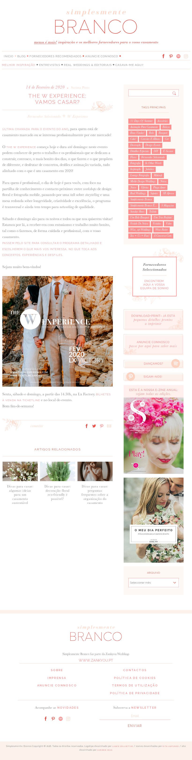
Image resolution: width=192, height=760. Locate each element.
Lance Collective (122, 746)
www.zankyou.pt (96, 660)
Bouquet (163, 133)
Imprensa (57, 678)
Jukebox (149, 169)
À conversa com (162, 235)
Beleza (166, 127)
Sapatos (154, 193)
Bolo (151, 133)
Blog (21, 56)
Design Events (152, 145)
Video (169, 223)
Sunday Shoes (137, 211)
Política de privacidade (135, 693)
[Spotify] (178, 56)
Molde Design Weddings (142, 181)
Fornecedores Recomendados (55, 56)
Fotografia (135, 163)
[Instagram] (186, 56)
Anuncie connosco (101, 56)
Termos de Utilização (135, 685)
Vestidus (157, 223)
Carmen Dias (104, 750)
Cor (167, 139)
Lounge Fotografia (139, 175)
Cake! (133, 139)
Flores (133, 157)
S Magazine (167, 205)
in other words (153, 163)
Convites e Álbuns (150, 139)
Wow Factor (161, 229)
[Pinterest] (171, 56)
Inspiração (135, 169)
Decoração (135, 145)
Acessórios (162, 121)
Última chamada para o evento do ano (35, 129)
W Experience (77, 116)
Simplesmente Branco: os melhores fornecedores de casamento (96, 21)
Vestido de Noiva (139, 223)
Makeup (158, 175)
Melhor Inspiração (18, 65)
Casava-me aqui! (129, 65)
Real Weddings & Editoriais (88, 65)
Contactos (135, 670)
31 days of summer (141, 121)
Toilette (152, 211)
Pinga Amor (159, 187)
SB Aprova (168, 193)
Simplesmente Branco (141, 199)
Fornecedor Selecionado (44, 116)
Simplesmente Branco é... (143, 205)
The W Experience (21, 147)
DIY (156, 151)
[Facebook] (163, 56)
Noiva (163, 181)
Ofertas (144, 187)
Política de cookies (135, 678)
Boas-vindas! (137, 133)
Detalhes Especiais (139, 151)
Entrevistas (49, 65)
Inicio (8, 56)
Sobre (57, 670)
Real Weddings (138, 193)
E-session (168, 151)
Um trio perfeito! (163, 217)
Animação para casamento (144, 127)
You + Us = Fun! (139, 235)
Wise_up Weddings (140, 229)
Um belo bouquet (139, 217)
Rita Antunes (170, 746)
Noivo (133, 187)
